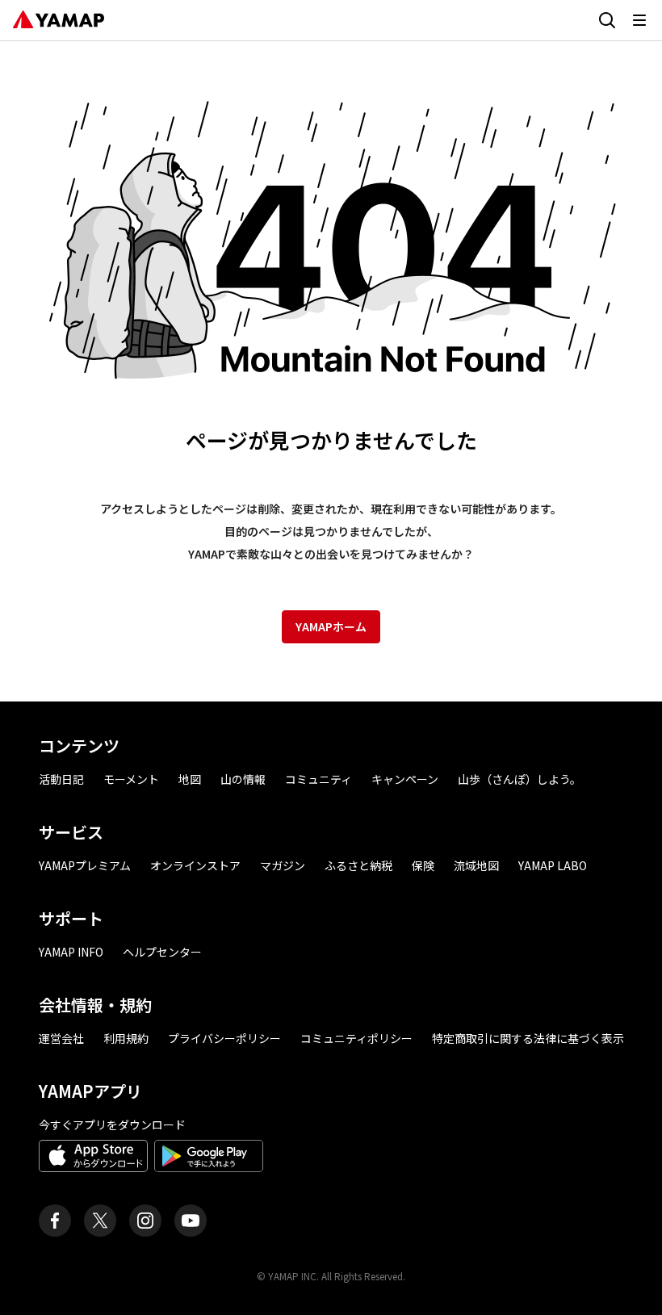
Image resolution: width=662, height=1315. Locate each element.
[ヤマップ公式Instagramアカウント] (145, 1220)
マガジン (282, 865)
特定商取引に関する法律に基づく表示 (528, 1038)
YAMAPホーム (331, 626)
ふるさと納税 (358, 865)
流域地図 (476, 865)
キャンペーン (404, 779)
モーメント (131, 779)
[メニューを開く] (639, 20)
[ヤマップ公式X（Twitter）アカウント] (100, 1220)
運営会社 (61, 1038)
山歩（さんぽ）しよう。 (519, 779)
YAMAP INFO (71, 952)
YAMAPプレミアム (85, 865)
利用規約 (126, 1038)
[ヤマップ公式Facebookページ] (55, 1220)
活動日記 (61, 779)
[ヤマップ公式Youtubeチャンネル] (190, 1220)
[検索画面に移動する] (607, 20)
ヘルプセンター (162, 952)
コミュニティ (318, 779)
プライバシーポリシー (224, 1038)
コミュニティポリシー (356, 1038)
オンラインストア (195, 865)
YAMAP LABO (552, 865)
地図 (189, 779)
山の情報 (243, 779)
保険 (423, 865)
